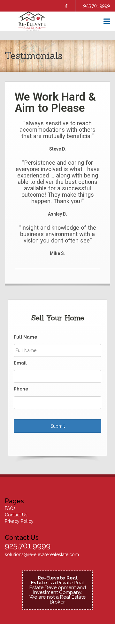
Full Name (25, 337)
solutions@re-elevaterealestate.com (42, 554)
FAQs (10, 508)
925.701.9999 (96, 5)
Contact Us (16, 514)
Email (20, 362)
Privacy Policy (19, 521)
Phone (21, 388)
